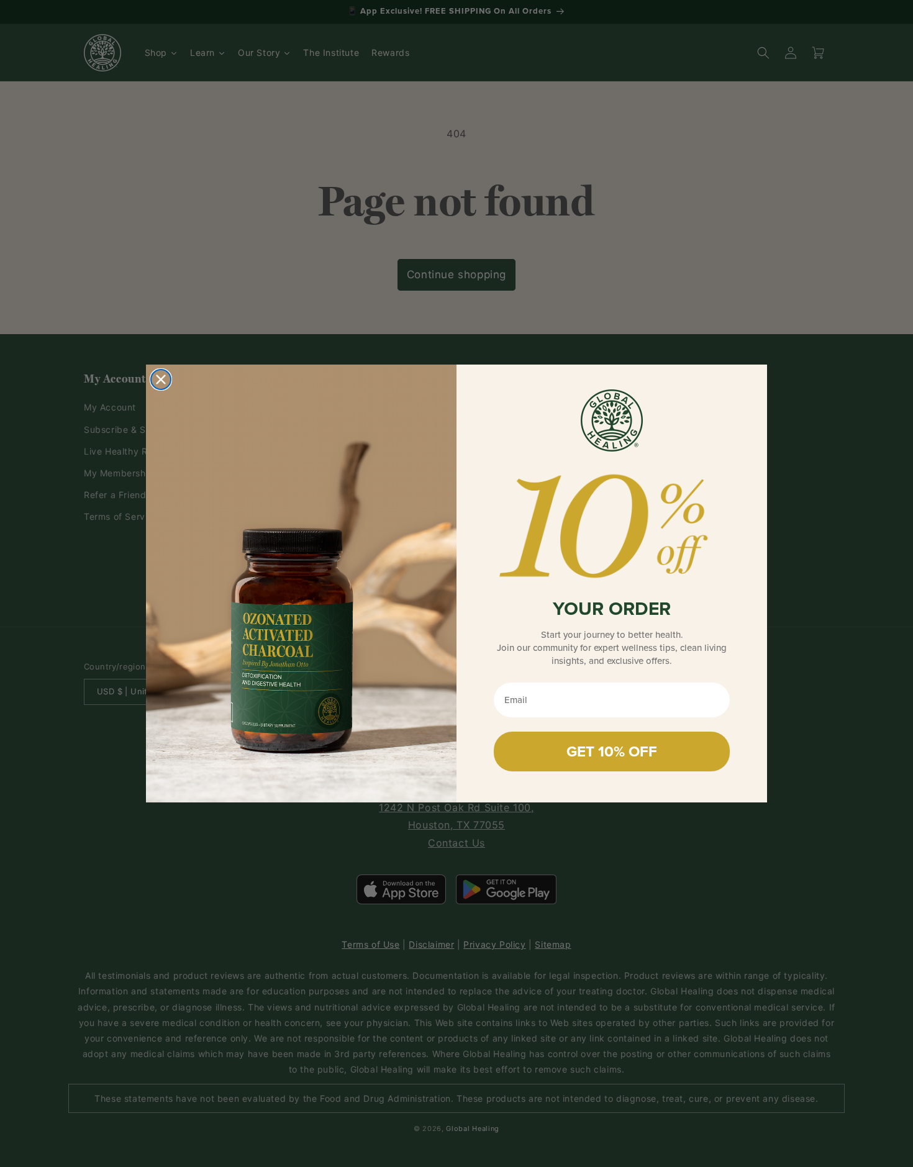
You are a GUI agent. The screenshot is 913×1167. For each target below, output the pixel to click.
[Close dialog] (161, 379)
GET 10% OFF (611, 751)
